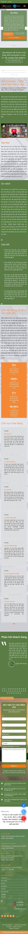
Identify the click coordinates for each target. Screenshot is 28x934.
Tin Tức (3, 889)
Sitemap (9, 926)
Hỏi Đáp (3, 894)
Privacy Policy (17, 926)
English (10, 1)
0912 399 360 (19, 905)
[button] (12, 45)
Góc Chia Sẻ (4, 891)
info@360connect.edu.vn (20, 908)
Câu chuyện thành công (8, 31)
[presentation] (1, 28)
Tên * (3, 722)
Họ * (3, 716)
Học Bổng (4, 886)
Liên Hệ (3, 897)
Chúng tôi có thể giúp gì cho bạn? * (11, 746)
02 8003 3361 (19, 902)
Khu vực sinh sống (7, 740)
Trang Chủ (4, 878)
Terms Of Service (14, 928)
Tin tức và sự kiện (20, 30)
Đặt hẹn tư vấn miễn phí (14, 34)
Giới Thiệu (4, 880)
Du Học (3, 883)
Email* (3, 728)
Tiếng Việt (3, 1)
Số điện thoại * (5, 734)
